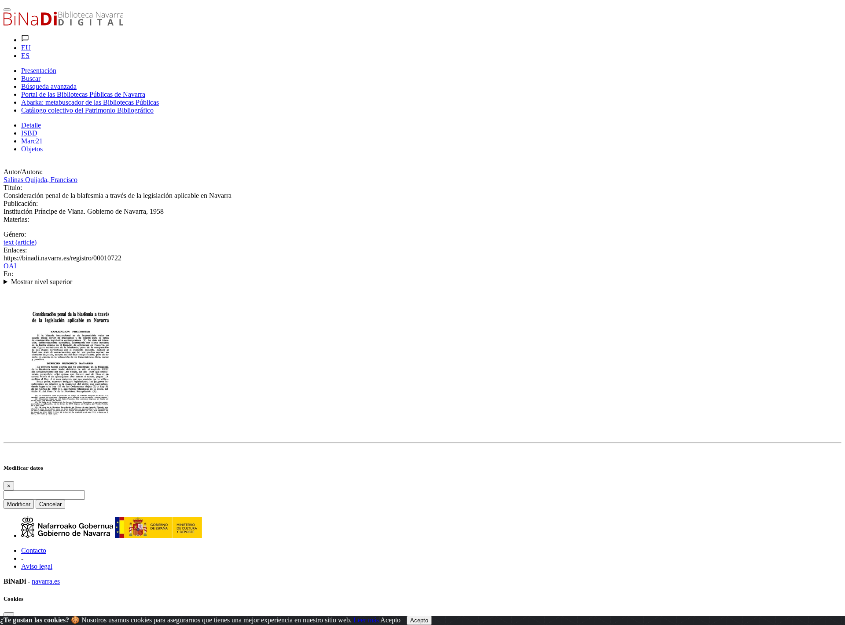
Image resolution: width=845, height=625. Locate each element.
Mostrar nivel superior (41, 281)
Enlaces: (15, 250)
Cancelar (50, 504)
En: (8, 274)
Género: (15, 234)
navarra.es (46, 581)
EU (26, 47)
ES (25, 55)
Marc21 (32, 141)
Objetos (32, 149)
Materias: (16, 219)
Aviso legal (36, 566)
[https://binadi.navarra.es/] (63, 23)
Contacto (33, 550)
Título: (13, 187)
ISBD (29, 133)
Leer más (366, 620)
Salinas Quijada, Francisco (40, 179)
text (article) (20, 242)
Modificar (18, 504)
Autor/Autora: (23, 171)
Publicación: (21, 203)
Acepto (390, 620)
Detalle (31, 125)
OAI (10, 266)
